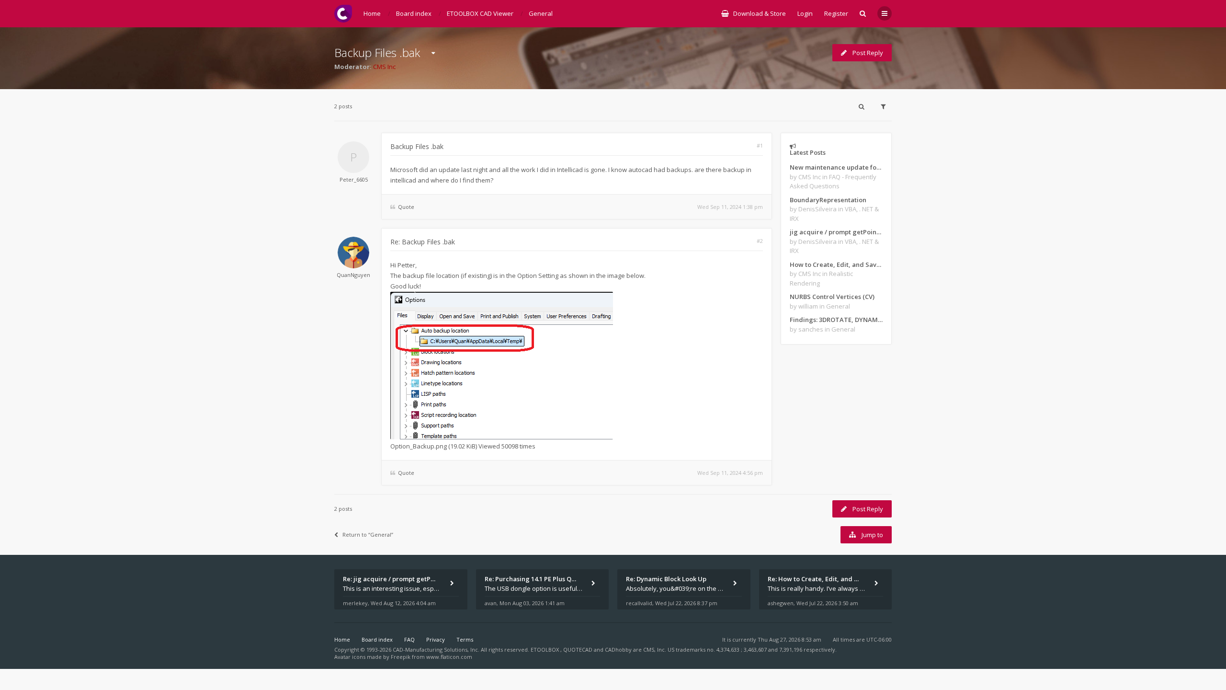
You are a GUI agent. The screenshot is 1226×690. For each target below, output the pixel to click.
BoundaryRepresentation (828, 200)
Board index (377, 639)
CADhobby (618, 649)
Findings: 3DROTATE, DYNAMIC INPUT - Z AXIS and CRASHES (836, 319)
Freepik (400, 656)
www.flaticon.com (449, 656)
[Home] (343, 14)
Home (342, 639)
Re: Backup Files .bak (422, 241)
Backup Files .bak (377, 52)
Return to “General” (367, 534)
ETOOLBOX (545, 649)
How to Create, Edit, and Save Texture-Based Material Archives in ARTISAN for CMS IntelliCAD (836, 264)
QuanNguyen (353, 274)
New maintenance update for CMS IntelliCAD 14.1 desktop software (836, 167)
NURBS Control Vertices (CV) (832, 296)
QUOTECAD (578, 649)
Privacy (435, 639)
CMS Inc (384, 66)
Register (836, 13)
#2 (760, 240)
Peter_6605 (354, 179)
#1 (760, 145)
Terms (464, 639)
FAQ (409, 639)
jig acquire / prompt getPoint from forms (836, 232)
